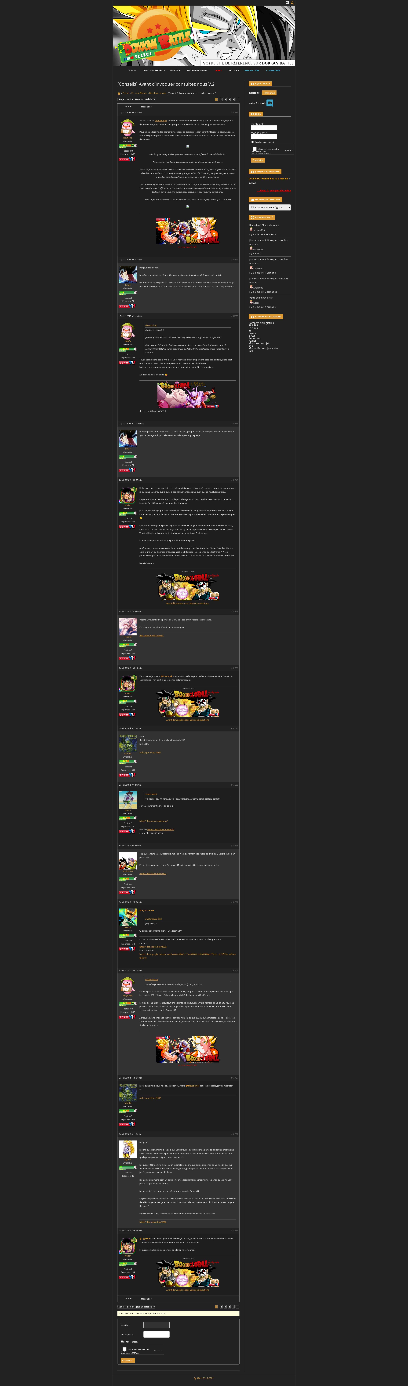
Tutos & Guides (153, 70)
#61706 (234, 970)
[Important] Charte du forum (264, 225)
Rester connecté (130, 1341)
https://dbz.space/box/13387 (153, 946)
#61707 (234, 1077)
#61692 (234, 902)
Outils (233, 70)
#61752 (234, 1134)
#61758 (234, 112)
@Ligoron (144, 1238)
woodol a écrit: (151, 979)
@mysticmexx (146, 910)
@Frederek (166, 676)
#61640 (234, 480)
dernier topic (161, 120)
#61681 (234, 845)
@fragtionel (192, 1085)
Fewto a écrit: (151, 325)
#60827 (234, 259)
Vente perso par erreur (261, 297)
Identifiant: (125, 1325)
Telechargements (196, 70)
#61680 (234, 785)
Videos (174, 70)
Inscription (251, 70)
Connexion (273, 70)
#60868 (234, 423)
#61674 (234, 728)
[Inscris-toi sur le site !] (269, 92)
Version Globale (139, 93)
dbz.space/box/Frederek (151, 635)
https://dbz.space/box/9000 (152, 1222)
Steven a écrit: (151, 794)
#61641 (234, 611)
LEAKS (218, 70)
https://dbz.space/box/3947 (160, 829)
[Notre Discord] (287, 2)
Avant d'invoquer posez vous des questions (187, 603)
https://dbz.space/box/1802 (152, 873)
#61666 (234, 668)
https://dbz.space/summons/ (153, 820)
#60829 (234, 316)
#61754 (234, 1230)
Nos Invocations (157, 93)
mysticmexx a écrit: (153, 918)
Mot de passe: (127, 1334)
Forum (132, 70)
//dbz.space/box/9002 (150, 752)
